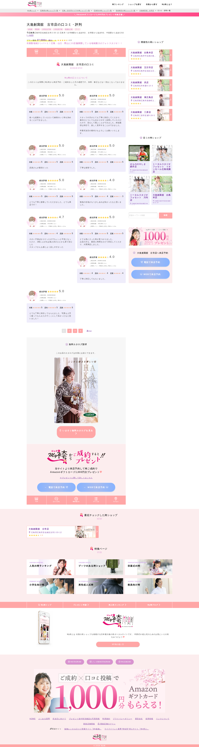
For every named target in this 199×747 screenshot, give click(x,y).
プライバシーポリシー (122, 719)
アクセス (116, 53)
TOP (36, 53)
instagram (75, 662)
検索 (166, 215)
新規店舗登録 (89, 724)
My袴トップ (45, 605)
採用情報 (149, 719)
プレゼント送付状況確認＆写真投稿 (84, 719)
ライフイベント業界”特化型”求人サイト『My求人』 (126, 729)
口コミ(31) (56, 53)
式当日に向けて (59, 719)
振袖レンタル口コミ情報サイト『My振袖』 (83, 729)
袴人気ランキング (117, 605)
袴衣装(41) (76, 53)
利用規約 (106, 719)
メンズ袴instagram (100, 662)
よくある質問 (44, 719)
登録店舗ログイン (108, 724)
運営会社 (139, 719)
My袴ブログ (153, 605)
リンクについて (162, 719)
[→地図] (30, 35)
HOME (33, 719)
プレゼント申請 (80, 605)
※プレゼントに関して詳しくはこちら (76, 478)
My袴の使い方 (118, 644)
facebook (125, 662)
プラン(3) (96, 53)
